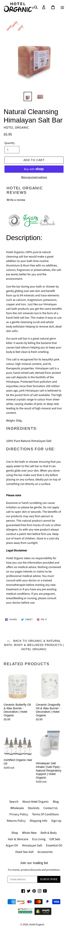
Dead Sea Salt (24, 852)
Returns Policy (16, 821)
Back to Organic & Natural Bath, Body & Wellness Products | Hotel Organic (34, 645)
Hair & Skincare (18, 839)
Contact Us (50, 808)
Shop (14, 833)
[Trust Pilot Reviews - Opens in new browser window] (25, 914)
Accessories (45, 852)
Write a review (16, 200)
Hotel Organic (36, 924)
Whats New (29, 833)
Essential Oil (54, 845)
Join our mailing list (34, 863)
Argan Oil (12, 845)
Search (13, 802)
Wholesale (17, 808)
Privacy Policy (18, 814)
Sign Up (56, 821)
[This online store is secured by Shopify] (42, 914)
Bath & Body (49, 833)
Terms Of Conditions (45, 814)
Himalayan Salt (32, 845)
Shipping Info (38, 821)
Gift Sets (55, 839)
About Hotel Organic (35, 802)
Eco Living (39, 839)
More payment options (34, 177)
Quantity (9, 143)
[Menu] (62, 7)
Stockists (33, 808)
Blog (56, 802)
